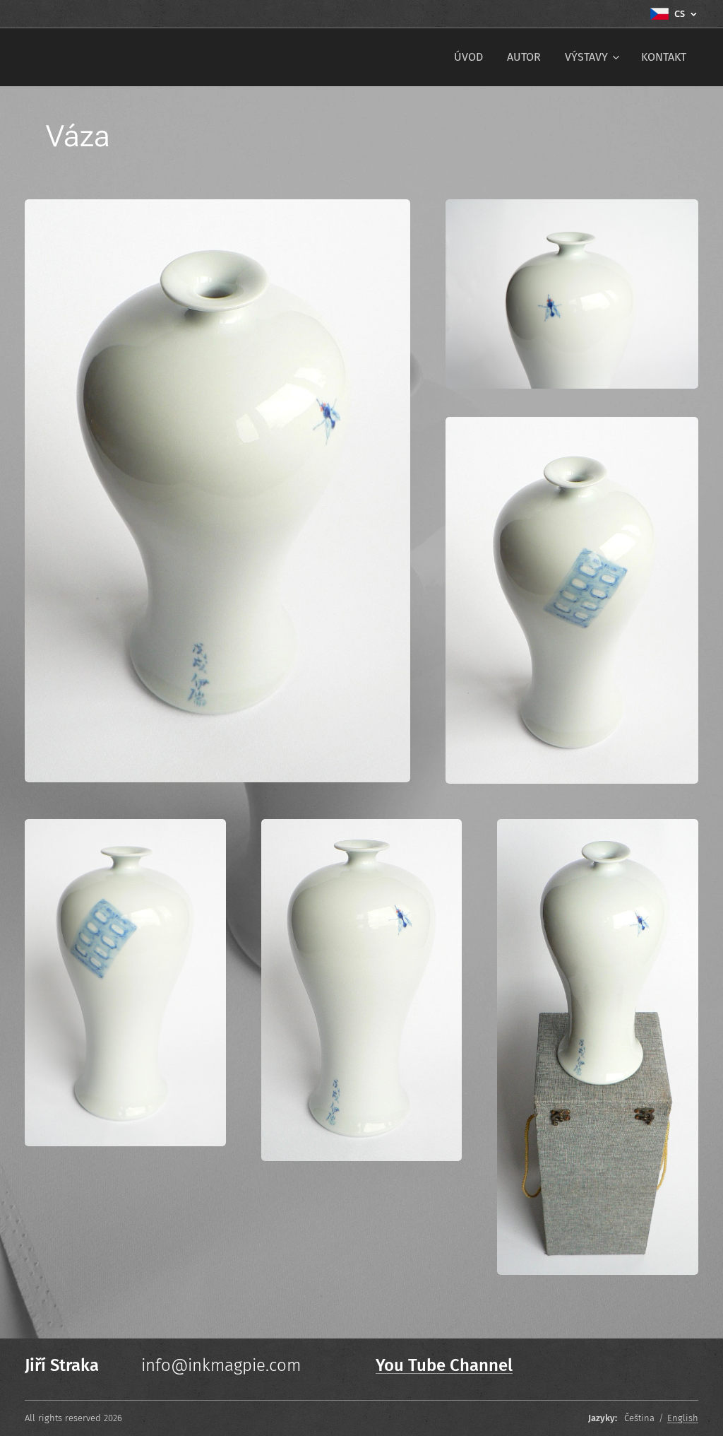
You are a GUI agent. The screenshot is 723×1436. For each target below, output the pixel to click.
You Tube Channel (444, 1365)
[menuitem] (468, 57)
